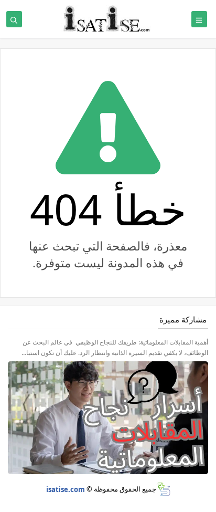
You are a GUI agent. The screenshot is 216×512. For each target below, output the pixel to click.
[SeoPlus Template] (163, 489)
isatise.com (65, 489)
